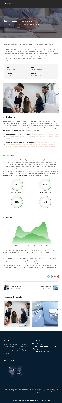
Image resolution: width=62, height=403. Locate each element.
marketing (19, 318)
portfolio (12, 24)
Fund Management (45, 315)
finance (19, 24)
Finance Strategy (16, 315)
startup (25, 24)
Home (5, 24)
